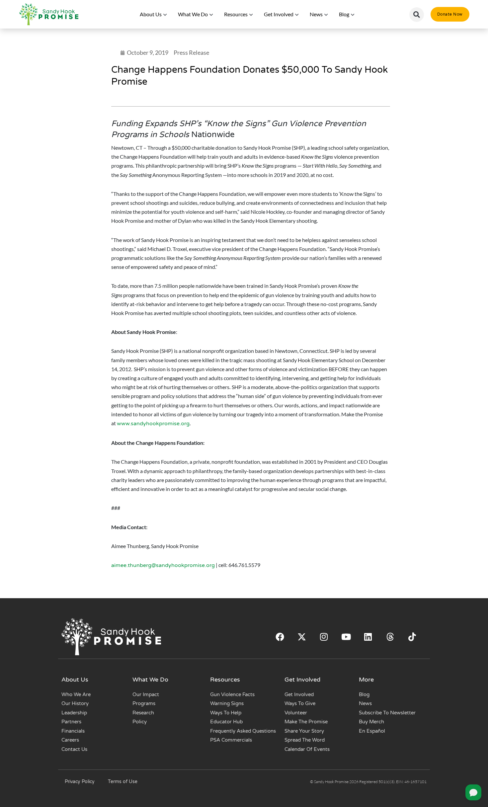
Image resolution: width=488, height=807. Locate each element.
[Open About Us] (165, 14)
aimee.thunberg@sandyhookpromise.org (163, 565)
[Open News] (326, 14)
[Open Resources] (251, 14)
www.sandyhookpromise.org (153, 423)
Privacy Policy (80, 781)
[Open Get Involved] (297, 14)
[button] (416, 14)
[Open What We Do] (211, 14)
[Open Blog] (353, 14)
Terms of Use (122, 781)
